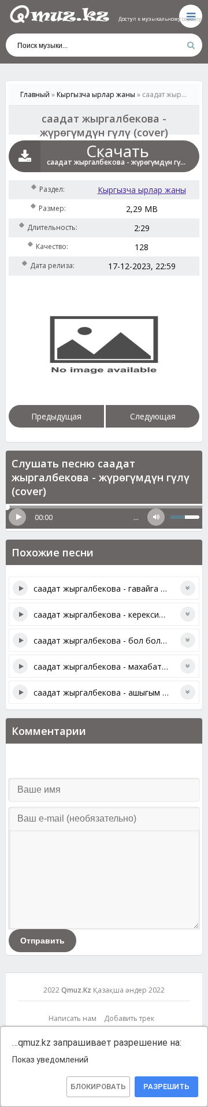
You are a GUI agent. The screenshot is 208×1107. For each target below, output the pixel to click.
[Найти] (190, 45)
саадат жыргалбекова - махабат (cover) (112, 666)
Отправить (42, 940)
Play (17, 517)
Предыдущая (56, 416)
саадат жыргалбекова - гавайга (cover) (110, 588)
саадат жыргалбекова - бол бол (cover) (111, 640)
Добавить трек (129, 1018)
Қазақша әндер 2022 (129, 990)
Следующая (153, 416)
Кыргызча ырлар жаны (142, 189)
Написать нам (72, 1018)
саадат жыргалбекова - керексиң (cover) (113, 614)
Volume (156, 517)
